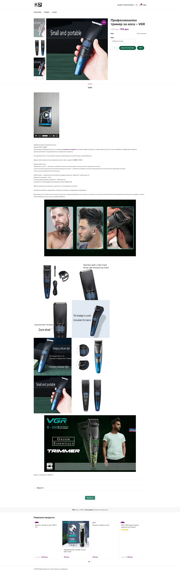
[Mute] (54, 137)
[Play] (36, 137)
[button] (36, 78)
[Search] (137, 5)
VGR (75, 160)
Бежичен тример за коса (100, 525)
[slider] (45, 135)
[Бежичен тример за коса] (104, 522)
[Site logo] (38, 5)
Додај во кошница (127, 48)
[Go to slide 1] (89, 561)
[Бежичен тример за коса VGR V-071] (47, 522)
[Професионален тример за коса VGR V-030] (75, 534)
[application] (46, 115)
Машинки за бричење (100, 510)
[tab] (90, 87)
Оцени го (90, 498)
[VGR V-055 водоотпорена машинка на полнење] (133, 522)
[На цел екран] (57, 137)
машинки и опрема (69, 149)
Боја (112, 37)
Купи (140, 48)
